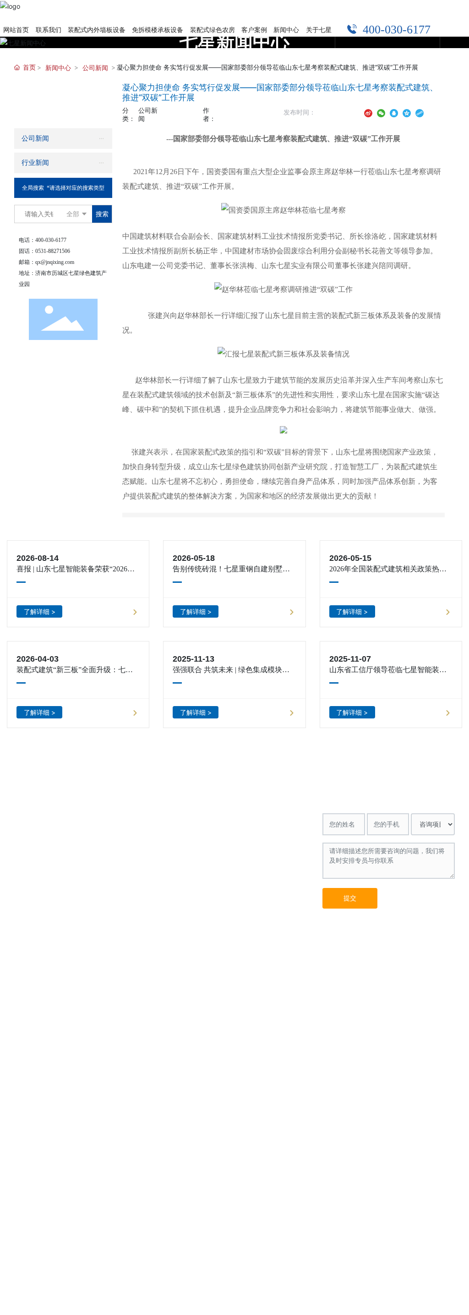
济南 (199, 937)
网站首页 (30, 788)
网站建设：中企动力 (161, 937)
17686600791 (300, 840)
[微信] (381, 112)
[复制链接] (419, 112)
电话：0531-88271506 (248, 827)
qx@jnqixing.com (54, 262)
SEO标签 (115, 937)
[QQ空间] (407, 112)
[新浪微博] (368, 112)
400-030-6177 (381, 29)
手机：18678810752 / (246, 840)
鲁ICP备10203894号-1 (424, 937)
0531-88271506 (52, 251)
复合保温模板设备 (171, 815)
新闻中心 (58, 67)
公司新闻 (95, 67)
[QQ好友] (394, 112)
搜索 (102, 214)
